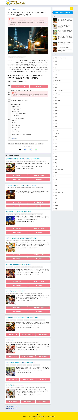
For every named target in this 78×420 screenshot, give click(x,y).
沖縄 (56, 208)
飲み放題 (39, 143)
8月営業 (19, 143)
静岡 (56, 126)
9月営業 (23, 143)
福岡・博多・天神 (59, 192)
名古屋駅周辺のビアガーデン (13, 406)
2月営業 (30, 187)
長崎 (56, 195)
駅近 (42, 143)
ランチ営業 (38, 187)
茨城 (56, 87)
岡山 (56, 166)
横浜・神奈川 (58, 100)
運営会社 (25, 416)
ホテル (36, 143)
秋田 (56, 67)
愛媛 (56, 156)
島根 (56, 176)
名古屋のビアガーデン (12, 408)
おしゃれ (30, 387)
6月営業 (12, 143)
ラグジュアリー (42, 387)
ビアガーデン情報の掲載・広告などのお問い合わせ (37, 416)
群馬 (56, 84)
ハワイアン (43, 161)
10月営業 (18, 187)
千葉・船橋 (57, 94)
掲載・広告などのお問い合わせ (63, 12)
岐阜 (56, 120)
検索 (71, 8)
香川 (56, 153)
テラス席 (26, 143)
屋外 (31, 342)
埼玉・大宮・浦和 (59, 90)
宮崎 (56, 199)
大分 (56, 189)
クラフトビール (28, 161)
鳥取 (56, 172)
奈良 (56, 146)
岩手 (56, 64)
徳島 (56, 159)
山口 (56, 182)
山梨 (56, 123)
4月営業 (8, 161)
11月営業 (22, 187)
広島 (56, 179)
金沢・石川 (57, 110)
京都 (56, 143)
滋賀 (56, 139)
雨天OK (36, 240)
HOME (40, 414)
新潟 (56, 103)
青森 (56, 61)
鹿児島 (56, 205)
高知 (56, 162)
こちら (45, 22)
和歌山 (56, 136)
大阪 (56, 149)
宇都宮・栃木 (58, 80)
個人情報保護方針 (51, 416)
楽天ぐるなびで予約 (39, 175)
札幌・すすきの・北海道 (60, 58)
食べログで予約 (21, 86)
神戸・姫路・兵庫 (59, 169)
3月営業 (42, 187)
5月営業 (9, 143)
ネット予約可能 (31, 143)
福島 (56, 77)
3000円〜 (33, 187)
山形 (56, 74)
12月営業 (26, 187)
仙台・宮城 (57, 71)
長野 (56, 117)
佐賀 (56, 185)
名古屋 (56, 130)
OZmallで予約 (17, 175)
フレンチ (14, 387)
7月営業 (16, 143)
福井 (56, 113)
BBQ (24, 161)
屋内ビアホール (27, 240)
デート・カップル (40, 214)
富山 (56, 107)
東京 (56, 97)
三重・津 (57, 133)
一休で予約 (39, 86)
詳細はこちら (14, 138)
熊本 (56, 202)
